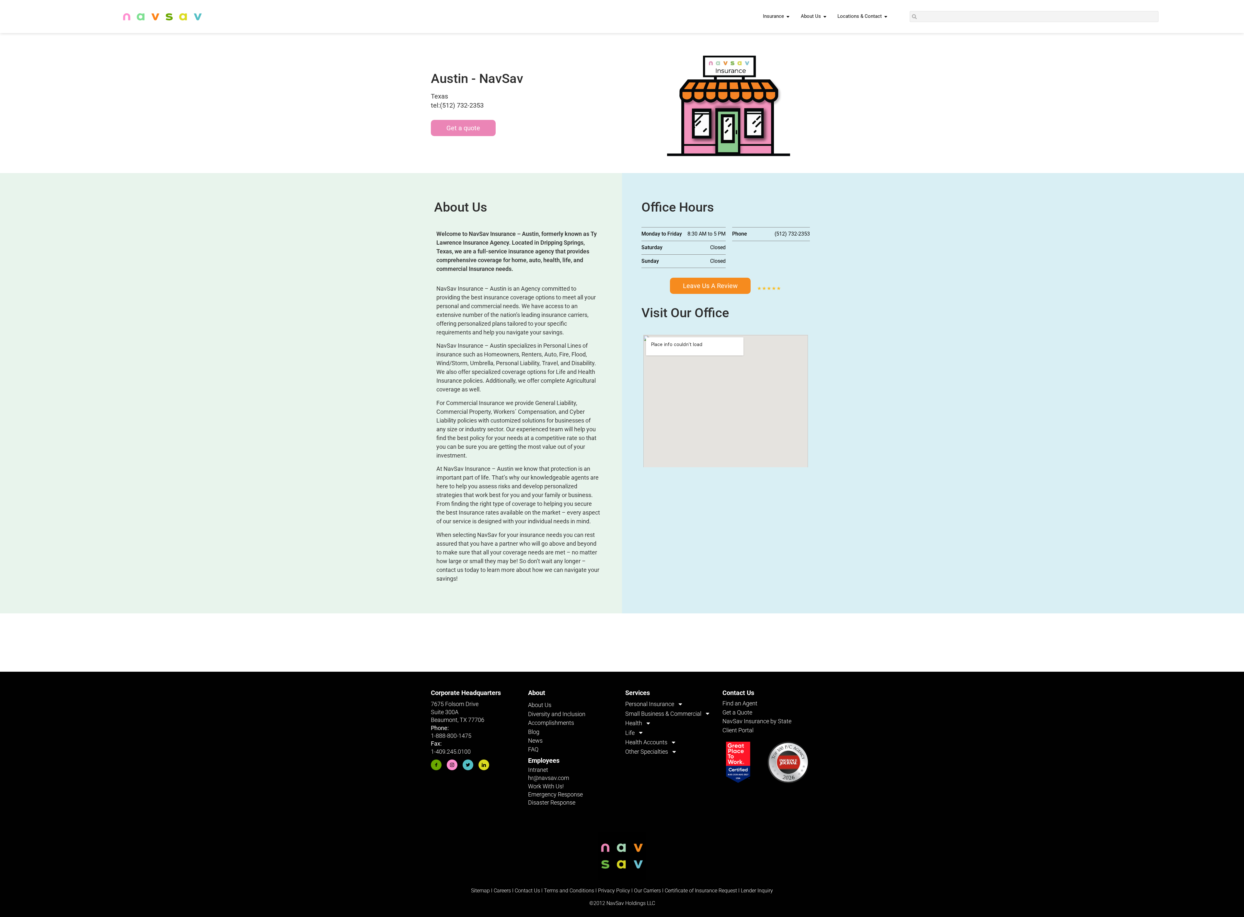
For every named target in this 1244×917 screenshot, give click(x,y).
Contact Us (527, 891)
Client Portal (738, 730)
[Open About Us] (825, 16)
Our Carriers (647, 891)
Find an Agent (739, 703)
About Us (539, 705)
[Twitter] (468, 765)
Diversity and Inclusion (556, 714)
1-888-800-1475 (451, 735)
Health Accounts (646, 742)
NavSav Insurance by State (756, 721)
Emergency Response (555, 794)
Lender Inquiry (757, 891)
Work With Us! (546, 786)
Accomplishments (551, 722)
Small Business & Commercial (663, 713)
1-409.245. (444, 751)
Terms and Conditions (569, 891)
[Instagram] (452, 765)
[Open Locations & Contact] (885, 16)
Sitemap (480, 891)
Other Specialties (646, 751)
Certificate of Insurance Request (701, 891)
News (535, 740)
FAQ (533, 749)
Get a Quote (737, 712)
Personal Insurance (649, 704)
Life (630, 732)
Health (633, 723)
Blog (533, 731)
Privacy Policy (614, 891)
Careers (503, 891)
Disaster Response (551, 802)
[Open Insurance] (788, 16)
